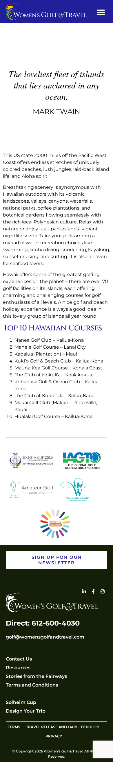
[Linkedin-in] (84, 591)
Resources (18, 667)
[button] (100, 12)
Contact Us (19, 659)
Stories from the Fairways (36, 676)
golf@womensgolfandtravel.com (45, 637)
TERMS (14, 727)
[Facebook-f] (93, 591)
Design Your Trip (25, 711)
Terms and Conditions (32, 685)
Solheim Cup (21, 702)
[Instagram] (102, 591)
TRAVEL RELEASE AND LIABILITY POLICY (62, 727)
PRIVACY (53, 736)
